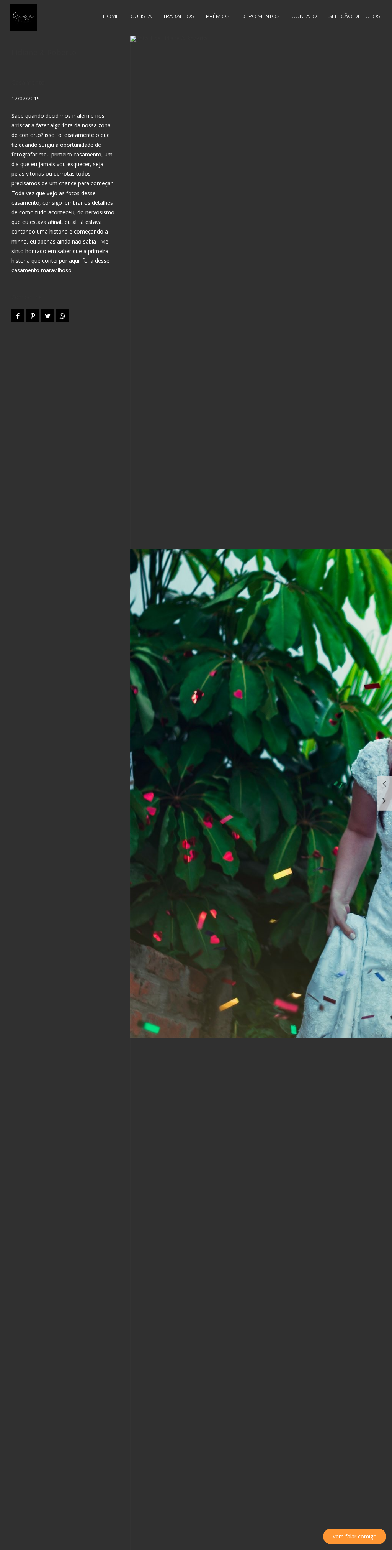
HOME (111, 16)
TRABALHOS (178, 16)
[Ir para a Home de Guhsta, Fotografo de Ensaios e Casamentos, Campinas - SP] (23, 16)
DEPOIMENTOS (260, 16)
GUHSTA (141, 16)
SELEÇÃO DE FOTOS (354, 16)
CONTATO (304, 16)
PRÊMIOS (218, 16)
